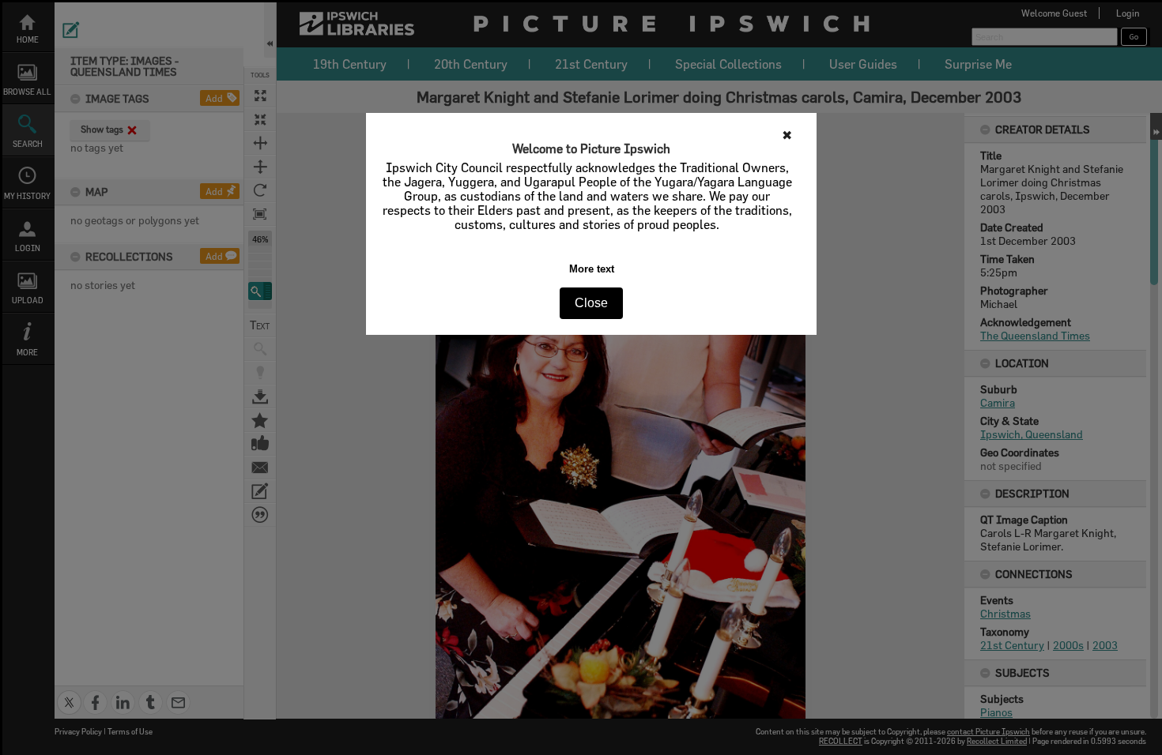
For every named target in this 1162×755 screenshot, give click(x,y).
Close (591, 303)
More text (591, 269)
